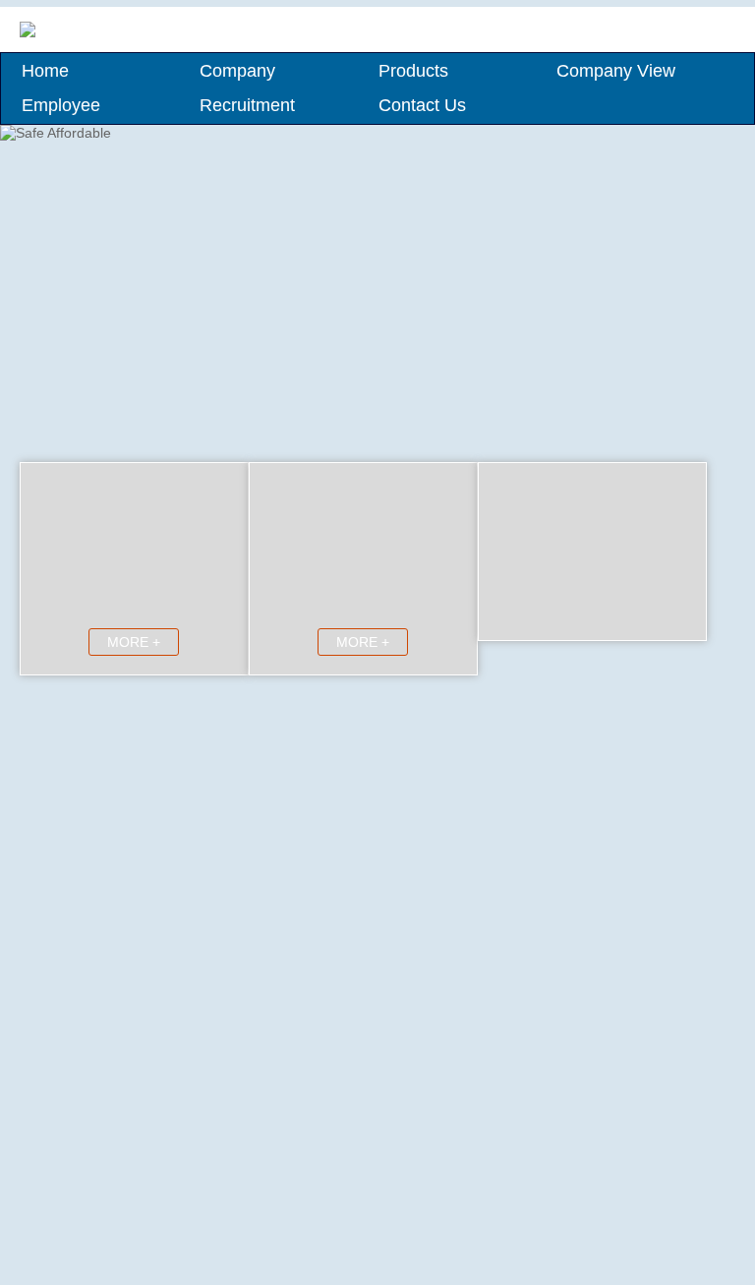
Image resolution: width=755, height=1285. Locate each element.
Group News (98, 733)
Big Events (641, 733)
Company (237, 71)
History (555, 733)
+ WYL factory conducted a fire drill (147, 858)
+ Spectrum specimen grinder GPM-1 (156, 1248)
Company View (615, 71)
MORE (318, 1049)
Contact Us (422, 105)
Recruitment (247, 105)
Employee (61, 105)
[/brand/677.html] (602, 800)
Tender (269, 733)
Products (413, 71)
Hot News (183, 733)
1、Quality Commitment (128, 1098)
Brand (470, 733)
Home (45, 71)
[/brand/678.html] (466, 820)
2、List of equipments (121, 1131)
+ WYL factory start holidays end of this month (182, 964)
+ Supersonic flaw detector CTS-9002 (156, 1216)
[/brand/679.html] (466, 810)
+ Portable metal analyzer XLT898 (146, 1153)
